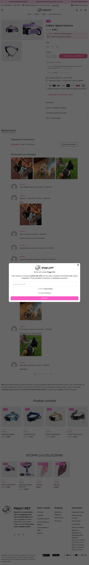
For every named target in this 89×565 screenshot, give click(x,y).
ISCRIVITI (44, 298)
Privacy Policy (48, 288)
